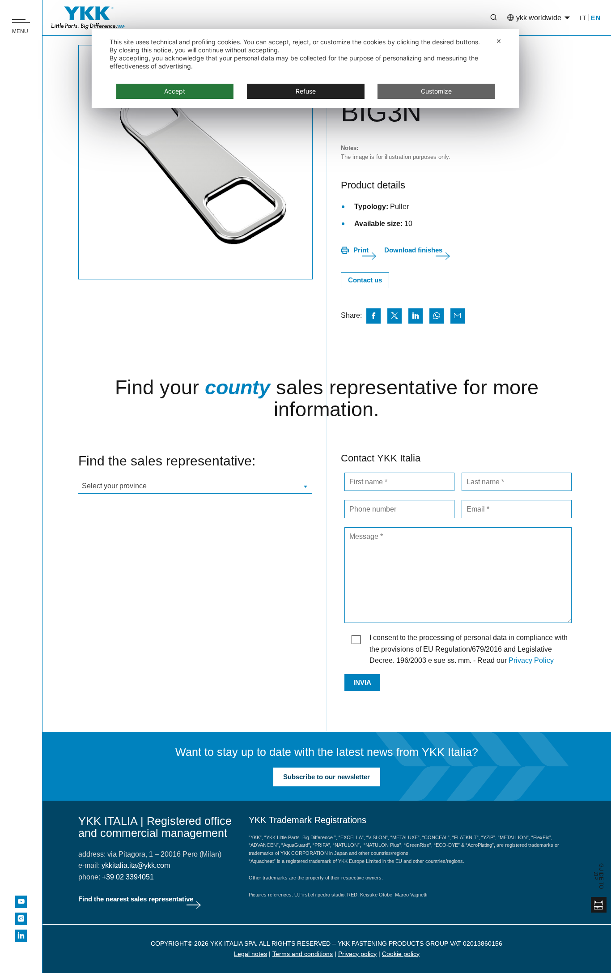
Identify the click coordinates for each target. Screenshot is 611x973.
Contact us (365, 280)
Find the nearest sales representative (135, 899)
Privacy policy (357, 953)
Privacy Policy (531, 660)
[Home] (88, 17)
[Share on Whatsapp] (436, 316)
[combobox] (195, 486)
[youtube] (21, 902)
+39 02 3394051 (128, 877)
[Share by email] (457, 316)
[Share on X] (394, 316)
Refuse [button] (306, 91)
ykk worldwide (538, 17)
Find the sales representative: (166, 460)
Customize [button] (436, 91)
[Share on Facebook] (373, 316)
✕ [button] (498, 41)
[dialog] (305, 68)
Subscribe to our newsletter (326, 777)
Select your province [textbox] (114, 486)
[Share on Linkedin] (415, 316)
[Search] (487, 18)
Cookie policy (401, 953)
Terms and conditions (302, 953)
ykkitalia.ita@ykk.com (136, 865)
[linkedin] (21, 936)
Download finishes (413, 250)
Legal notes (250, 953)
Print (361, 250)
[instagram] (21, 919)
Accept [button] (174, 91)
